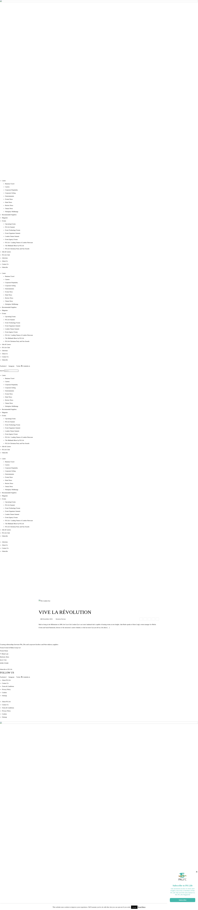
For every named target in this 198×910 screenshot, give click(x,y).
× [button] (197, 871)
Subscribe (5, 267)
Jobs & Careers (6, 252)
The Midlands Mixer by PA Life (14, 245)
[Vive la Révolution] (141, 619)
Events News (9, 199)
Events (4, 221)
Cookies (4, 692)
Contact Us (5, 264)
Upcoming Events (10, 224)
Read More (142, 907)
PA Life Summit (10, 227)
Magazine (5, 218)
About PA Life (6, 680)
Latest (4, 180)
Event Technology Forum (12, 230)
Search (2, 371)
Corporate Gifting (10, 193)
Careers (7, 187)
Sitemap (4, 695)
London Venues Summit (12, 236)
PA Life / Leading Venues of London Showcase (19, 242)
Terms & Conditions (8, 686)
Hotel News (8, 202)
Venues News (9, 208)
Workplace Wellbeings (11, 211)
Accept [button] (134, 907)
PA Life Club (6, 255)
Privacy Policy (6, 689)
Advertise (5, 258)
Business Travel (9, 184)
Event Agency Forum (11, 239)
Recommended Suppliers (9, 215)
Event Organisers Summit (12, 233)
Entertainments (9, 196)
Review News (9, 205)
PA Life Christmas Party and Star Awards (17, 249)
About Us (5, 261)
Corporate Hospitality (11, 190)
